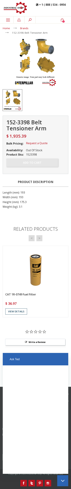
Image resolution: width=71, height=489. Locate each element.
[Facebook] (23, 483)
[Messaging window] (35, 413)
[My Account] (19, 20)
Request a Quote (37, 143)
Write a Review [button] (37, 342)
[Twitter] (31, 483)
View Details (16, 311)
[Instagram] (48, 483)
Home (6, 28)
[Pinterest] (40, 483)
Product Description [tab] (35, 182)
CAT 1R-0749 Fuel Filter (20, 294)
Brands (24, 28)
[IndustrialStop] (16, 8)
